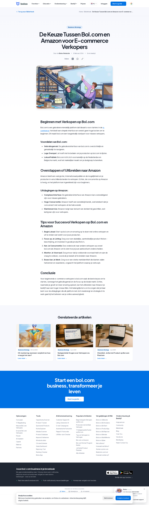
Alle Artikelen (80, 453)
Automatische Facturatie (64, 428)
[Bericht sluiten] (144, 489)
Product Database (42, 434)
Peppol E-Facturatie (62, 431)
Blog (117, 431)
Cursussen (19, 420)
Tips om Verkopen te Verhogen (82, 436)
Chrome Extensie (41, 443)
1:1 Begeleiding (21, 423)
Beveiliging (119, 440)
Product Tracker (41, 423)
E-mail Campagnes (62, 426)
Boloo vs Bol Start (101, 426)
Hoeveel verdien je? (102, 455)
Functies (35, 4)
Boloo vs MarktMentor (103, 437)
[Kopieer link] (82, 59)
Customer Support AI (62, 420)
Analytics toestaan (123, 498)
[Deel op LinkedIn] (73, 59)
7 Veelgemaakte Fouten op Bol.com (83, 431)
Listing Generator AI (62, 423)
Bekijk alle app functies (124, 477)
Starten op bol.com (102, 449)
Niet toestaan (108, 498)
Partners (18, 447)
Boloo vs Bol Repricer (102, 431)
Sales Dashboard (41, 446)
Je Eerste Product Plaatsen (82, 449)
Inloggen (104, 4)
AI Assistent (19, 439)
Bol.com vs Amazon (82, 440)
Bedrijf (73, 4)
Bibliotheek (87, 12)
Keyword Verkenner (42, 437)
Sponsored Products (42, 426)
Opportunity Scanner (43, 420)
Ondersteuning (60, 4)
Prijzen (83, 4)
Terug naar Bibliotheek (26, 12)
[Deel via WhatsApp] (78, 59)
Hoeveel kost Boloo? (102, 446)
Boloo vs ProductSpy (102, 428)
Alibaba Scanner (41, 431)
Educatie (46, 4)
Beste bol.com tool (102, 452)
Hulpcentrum (120, 422)
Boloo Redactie (64, 53)
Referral (18, 444)
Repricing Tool (41, 449)
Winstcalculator (41, 440)
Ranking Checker (41, 452)
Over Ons (119, 434)
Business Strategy (74, 27)
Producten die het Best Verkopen (83, 426)
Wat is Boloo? (100, 443)
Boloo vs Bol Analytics (103, 423)
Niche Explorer (41, 428)
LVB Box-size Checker (63, 434)
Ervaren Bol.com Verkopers (21, 432)
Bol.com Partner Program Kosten (84, 444)
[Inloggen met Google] (131, 3)
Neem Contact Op (122, 443)
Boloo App (39, 455)
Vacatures (119, 437)
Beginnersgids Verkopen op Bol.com (84, 421)
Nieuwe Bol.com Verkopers (21, 427)
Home (81, 12)
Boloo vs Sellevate (102, 420)
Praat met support (138, 499)
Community (119, 425)
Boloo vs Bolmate (101, 434)
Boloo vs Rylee (100, 440)
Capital (18, 442)
